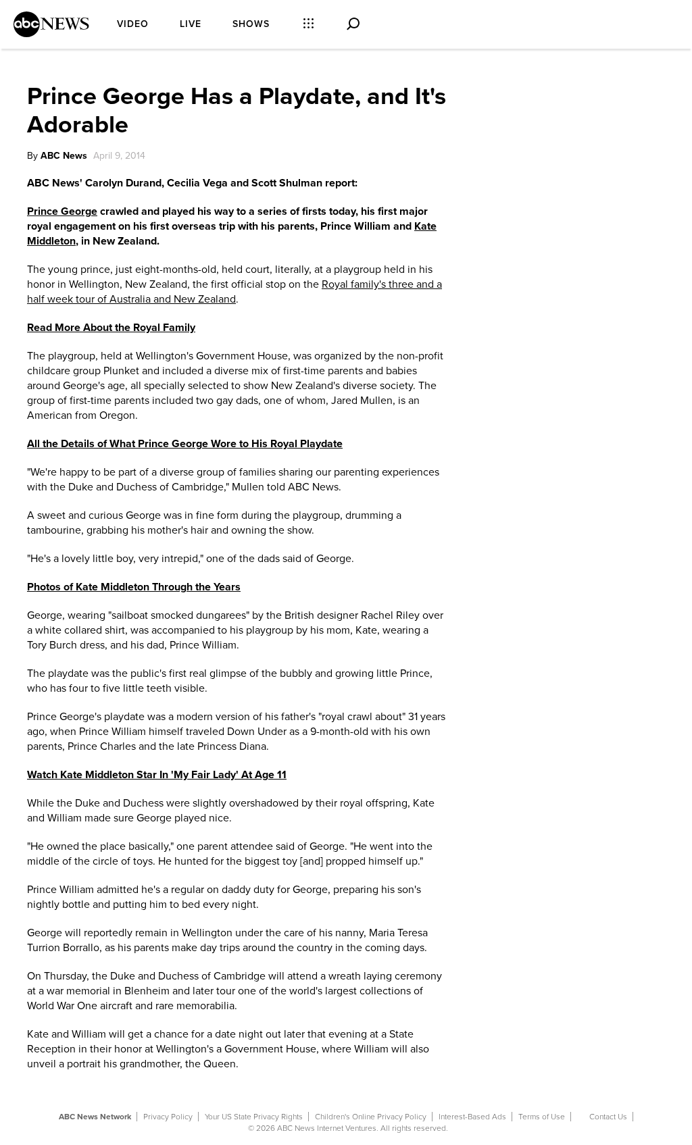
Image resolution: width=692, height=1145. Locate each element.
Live (190, 24)
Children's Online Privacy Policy (370, 1116)
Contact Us (608, 1116)
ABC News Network (95, 1116)
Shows (251, 24)
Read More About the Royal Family (111, 327)
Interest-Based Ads (472, 1116)
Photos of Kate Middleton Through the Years (134, 587)
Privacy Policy (168, 1116)
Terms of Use (541, 1116)
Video (133, 24)
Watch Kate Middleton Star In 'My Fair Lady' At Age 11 (157, 775)
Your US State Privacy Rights (254, 1116)
